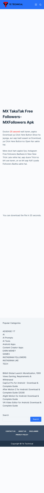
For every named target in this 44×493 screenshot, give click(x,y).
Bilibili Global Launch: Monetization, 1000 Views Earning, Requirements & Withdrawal (22, 376)
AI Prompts (8, 337)
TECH (5, 364)
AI (4, 334)
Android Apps (9, 344)
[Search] (40, 5)
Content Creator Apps (13, 347)
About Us (22, 431)
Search (6, 415)
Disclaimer (33, 431)
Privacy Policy (22, 435)
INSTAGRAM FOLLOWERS (14, 357)
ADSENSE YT (9, 331)
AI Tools (6, 341)
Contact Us (10, 431)
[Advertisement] (22, 32)
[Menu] (36, 4)
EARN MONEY (9, 350)
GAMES (6, 354)
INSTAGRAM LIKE (11, 360)
